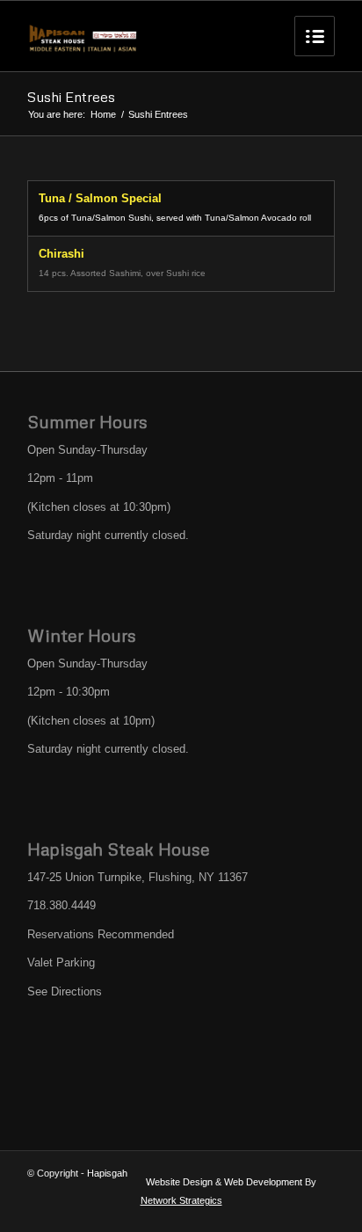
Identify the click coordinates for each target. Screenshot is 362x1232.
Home (103, 114)
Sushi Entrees (71, 97)
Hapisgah (107, 1173)
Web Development (263, 1182)
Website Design (179, 1182)
